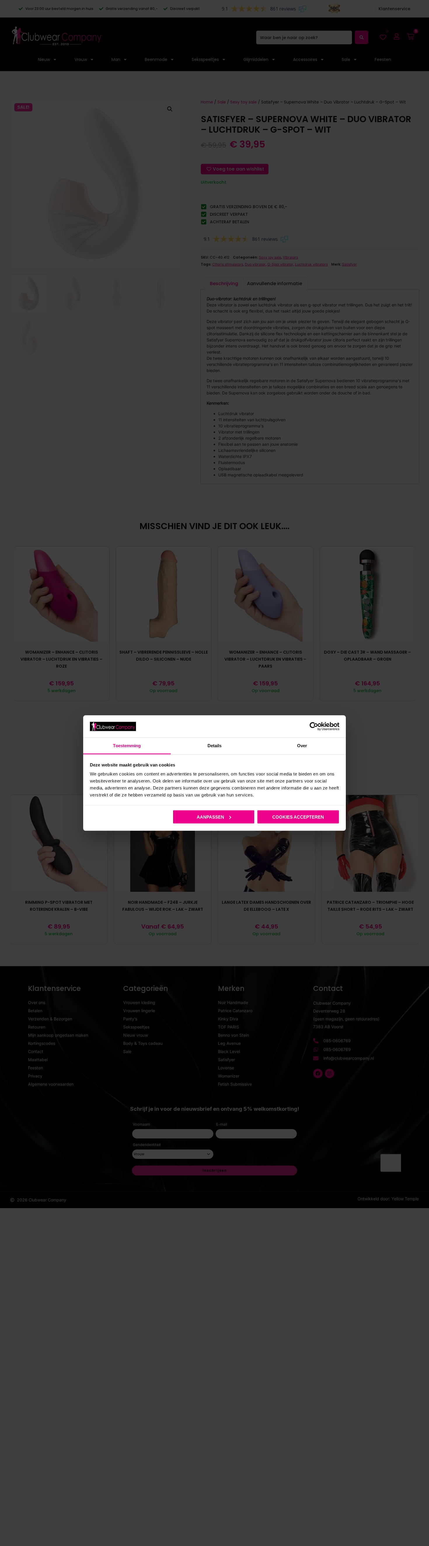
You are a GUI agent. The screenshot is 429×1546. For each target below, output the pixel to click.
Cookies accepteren (298, 816)
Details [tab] (214, 745)
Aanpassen (210, 816)
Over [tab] (302, 745)
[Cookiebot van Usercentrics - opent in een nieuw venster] (313, 726)
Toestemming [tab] (127, 745)
